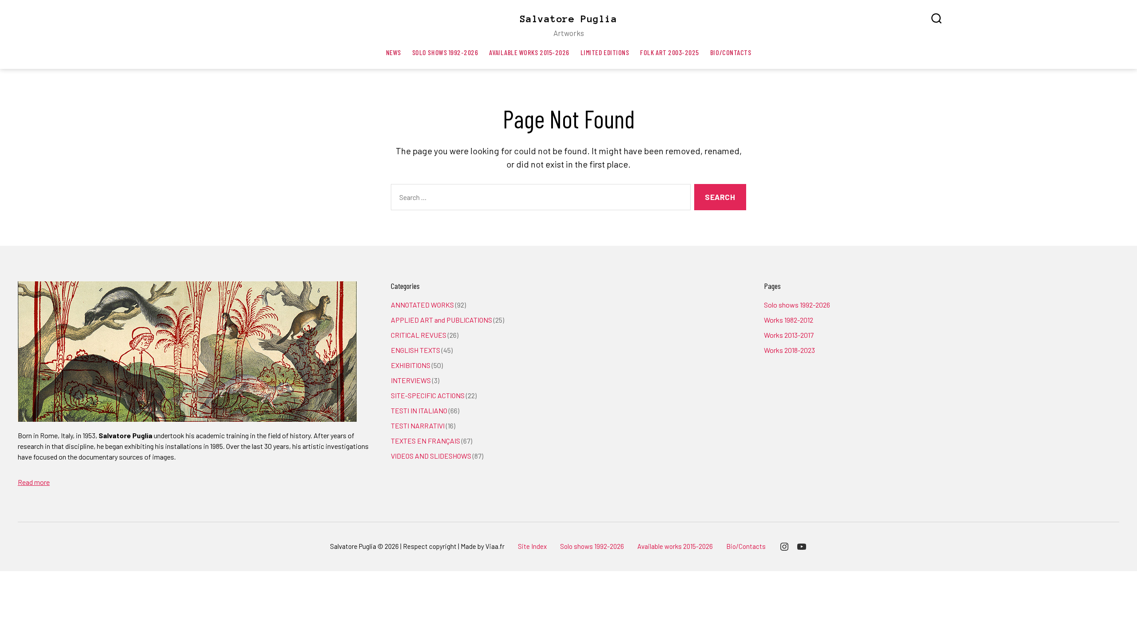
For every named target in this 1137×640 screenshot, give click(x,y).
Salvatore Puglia (568, 18)
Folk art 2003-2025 (669, 52)
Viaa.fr (495, 546)
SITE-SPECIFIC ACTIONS (428, 395)
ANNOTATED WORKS (422, 304)
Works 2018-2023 (789, 350)
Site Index (532, 546)
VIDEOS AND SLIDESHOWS (431, 456)
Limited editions (604, 52)
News (393, 52)
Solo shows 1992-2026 (445, 52)
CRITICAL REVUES (418, 335)
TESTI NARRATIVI (418, 425)
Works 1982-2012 (788, 320)
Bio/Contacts (730, 52)
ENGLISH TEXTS (415, 350)
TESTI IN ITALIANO (419, 410)
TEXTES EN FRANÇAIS (425, 440)
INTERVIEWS (411, 380)
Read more (34, 482)
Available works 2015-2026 (529, 52)
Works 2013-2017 (789, 335)
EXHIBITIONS (410, 365)
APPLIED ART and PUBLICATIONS (441, 320)
